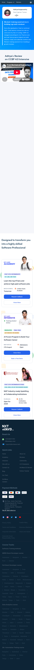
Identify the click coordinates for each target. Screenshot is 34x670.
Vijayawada (19, 583)
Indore (12, 586)
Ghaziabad (23, 636)
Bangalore (16, 557)
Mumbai (24, 557)
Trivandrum (21, 590)
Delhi (12, 573)
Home (4, 454)
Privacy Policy (6, 522)
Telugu (10, 600)
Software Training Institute (11, 548)
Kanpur (20, 586)
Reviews (22, 457)
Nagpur (28, 586)
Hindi (24, 600)
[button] (30, 2)
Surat (14, 633)
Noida (4, 579)
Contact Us (5, 467)
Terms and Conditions (9, 527)
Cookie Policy (23, 522)
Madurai (6, 590)
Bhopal (13, 590)
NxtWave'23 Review (26, 467)
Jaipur (6, 586)
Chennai (11, 561)
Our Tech (5, 475)
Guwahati (5, 593)
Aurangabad (21, 593)
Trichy (4, 597)
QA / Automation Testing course (13, 647)
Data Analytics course (10, 604)
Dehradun (13, 626)
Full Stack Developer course (12, 565)
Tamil (17, 600)
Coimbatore (5, 576)
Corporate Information (9, 531)
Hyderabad (5, 557)
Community (23, 460)
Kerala (25, 597)
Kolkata (11, 579)
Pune (3, 561)
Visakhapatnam (9, 583)
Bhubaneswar (27, 579)
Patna (12, 593)
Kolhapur (20, 639)
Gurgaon (28, 583)
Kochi (19, 579)
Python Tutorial (24, 471)
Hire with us (5, 464)
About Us (22, 454)
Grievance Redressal (25, 527)
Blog (3, 471)
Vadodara (13, 629)
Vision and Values (24, 531)
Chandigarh (24, 576)
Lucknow (20, 622)
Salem (10, 597)
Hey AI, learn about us (8, 510)
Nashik (21, 633)
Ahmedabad (21, 573)
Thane (17, 597)
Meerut (4, 639)
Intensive (5, 460)
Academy (5, 457)
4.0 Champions (24, 464)
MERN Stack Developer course (12, 553)
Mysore (4, 600)
